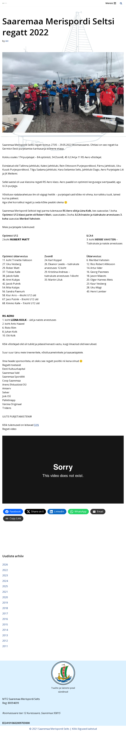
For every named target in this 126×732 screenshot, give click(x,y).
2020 (5, 597)
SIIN (36, 425)
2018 (5, 608)
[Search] (121, 3)
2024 (5, 581)
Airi (6, 40)
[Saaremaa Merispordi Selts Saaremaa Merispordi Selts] (4, 3)
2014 (5, 630)
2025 (5, 586)
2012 (5, 640)
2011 (5, 646)
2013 (5, 635)
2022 (5, 570)
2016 (5, 619)
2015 (5, 624)
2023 (5, 575)
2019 (5, 602)
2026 (5, 564)
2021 (5, 591)
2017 (5, 613)
